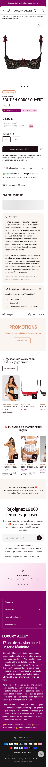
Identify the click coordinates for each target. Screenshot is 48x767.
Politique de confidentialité (32, 756)
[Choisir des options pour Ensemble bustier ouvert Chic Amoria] (15, 396)
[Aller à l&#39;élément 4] (27, 86)
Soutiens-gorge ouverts (27, 493)
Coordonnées (37, 759)
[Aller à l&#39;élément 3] (24, 86)
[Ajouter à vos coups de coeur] (41, 149)
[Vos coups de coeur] (8, 10)
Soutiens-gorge (29, 16)
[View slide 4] (27, 584)
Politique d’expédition (25, 759)
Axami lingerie (7, 96)
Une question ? (38, 315)
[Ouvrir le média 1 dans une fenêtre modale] (39, 24)
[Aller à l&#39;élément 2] (21, 86)
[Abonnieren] (39, 537)
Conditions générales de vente (23, 761)
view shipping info (29, 177)
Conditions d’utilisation (11, 759)
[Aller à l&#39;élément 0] (18, 86)
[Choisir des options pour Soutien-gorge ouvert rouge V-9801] (34, 396)
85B (6, 139)
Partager (9, 315)
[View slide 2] (21, 584)
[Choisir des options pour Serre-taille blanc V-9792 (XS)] (34, 456)
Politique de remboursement (15, 756)
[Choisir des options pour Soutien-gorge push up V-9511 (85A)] (15, 456)
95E (16, 139)
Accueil (5, 16)
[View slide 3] (24, 584)
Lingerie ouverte (15, 16)
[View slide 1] (18, 584)
